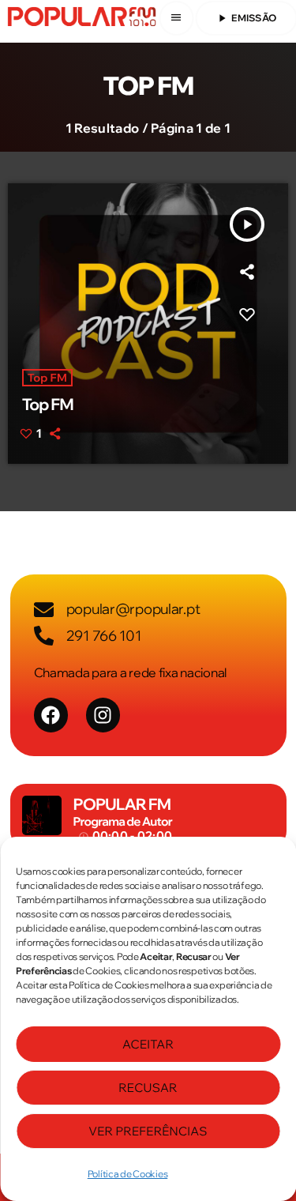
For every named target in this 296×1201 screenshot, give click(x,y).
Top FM (47, 378)
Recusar (147, 1087)
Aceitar (148, 1044)
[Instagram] (103, 715)
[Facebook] (51, 715)
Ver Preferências (147, 1131)
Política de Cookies (128, 1174)
